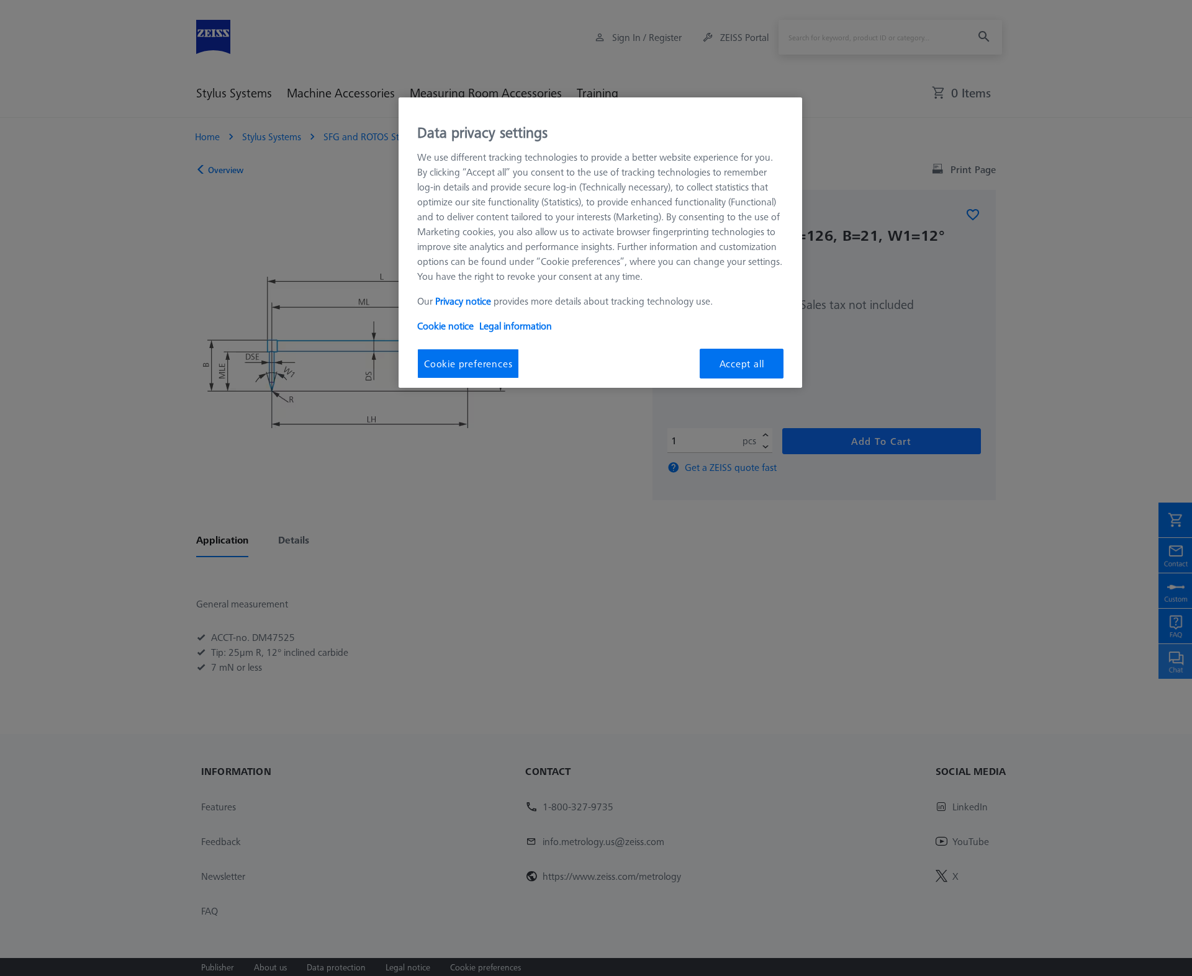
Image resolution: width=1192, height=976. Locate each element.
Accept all (742, 363)
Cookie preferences (468, 363)
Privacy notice (463, 301)
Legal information (515, 326)
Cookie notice (445, 326)
